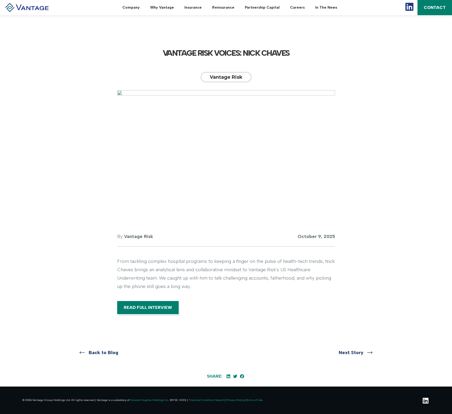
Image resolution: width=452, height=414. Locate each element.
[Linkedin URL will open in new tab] (425, 400)
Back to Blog (103, 352)
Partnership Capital (262, 7)
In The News (326, 7)
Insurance (193, 7)
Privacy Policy (235, 400)
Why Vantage (162, 7)
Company (131, 7)
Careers (297, 7)
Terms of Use (254, 400)
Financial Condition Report (206, 400)
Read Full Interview (148, 307)
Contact (435, 7)
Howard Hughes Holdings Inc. (149, 400)
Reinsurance (223, 7)
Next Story (351, 352)
